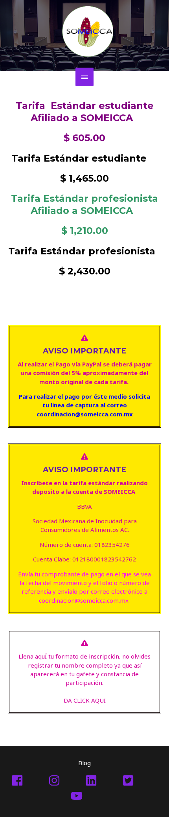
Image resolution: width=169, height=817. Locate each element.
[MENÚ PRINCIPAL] (84, 77)
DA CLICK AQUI (85, 700)
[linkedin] (103, 780)
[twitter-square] (140, 780)
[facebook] (29, 780)
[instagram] (66, 780)
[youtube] (84, 796)
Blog (84, 763)
